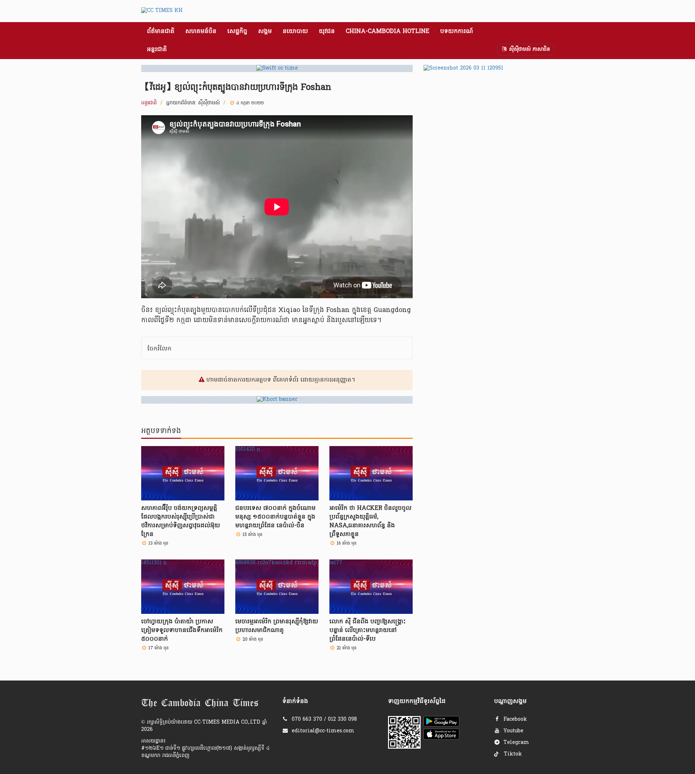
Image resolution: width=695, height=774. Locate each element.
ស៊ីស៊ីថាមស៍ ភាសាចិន (528, 49)
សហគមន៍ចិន (200, 31)
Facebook (514, 719)
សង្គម (265, 31)
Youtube (512, 731)
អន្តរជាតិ (157, 49)
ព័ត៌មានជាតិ (160, 31)
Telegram (515, 742)
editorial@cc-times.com (323, 731)
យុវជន (327, 31)
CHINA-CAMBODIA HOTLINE (387, 31)
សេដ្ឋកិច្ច (237, 31)
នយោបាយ (295, 31)
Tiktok (512, 754)
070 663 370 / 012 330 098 (324, 719)
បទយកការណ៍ (456, 31)
